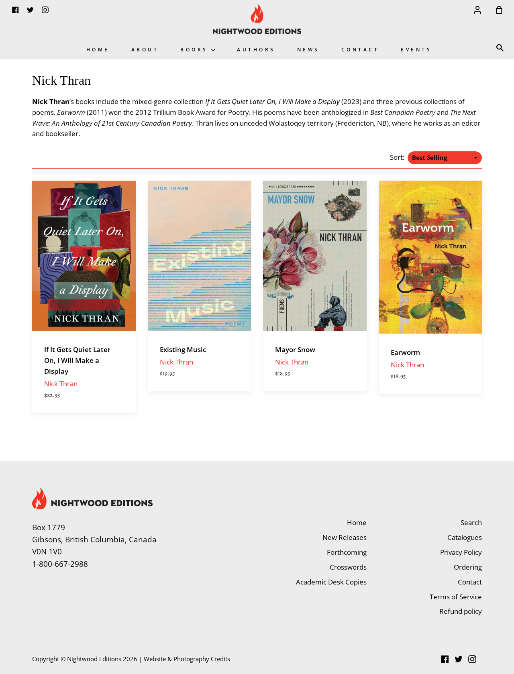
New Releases (344, 537)
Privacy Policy (461, 552)
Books (195, 49)
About (145, 49)
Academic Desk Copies (331, 581)
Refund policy (460, 611)
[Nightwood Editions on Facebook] (445, 659)
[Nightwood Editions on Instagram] (472, 659)
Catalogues (464, 537)
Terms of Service (456, 596)
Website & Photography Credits (187, 659)
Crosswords (348, 567)
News (308, 49)
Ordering (468, 567)
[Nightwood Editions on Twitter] (459, 659)
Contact (360, 49)
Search (471, 522)
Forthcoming (347, 552)
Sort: (398, 157)
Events (416, 49)
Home (98, 49)
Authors (256, 49)
